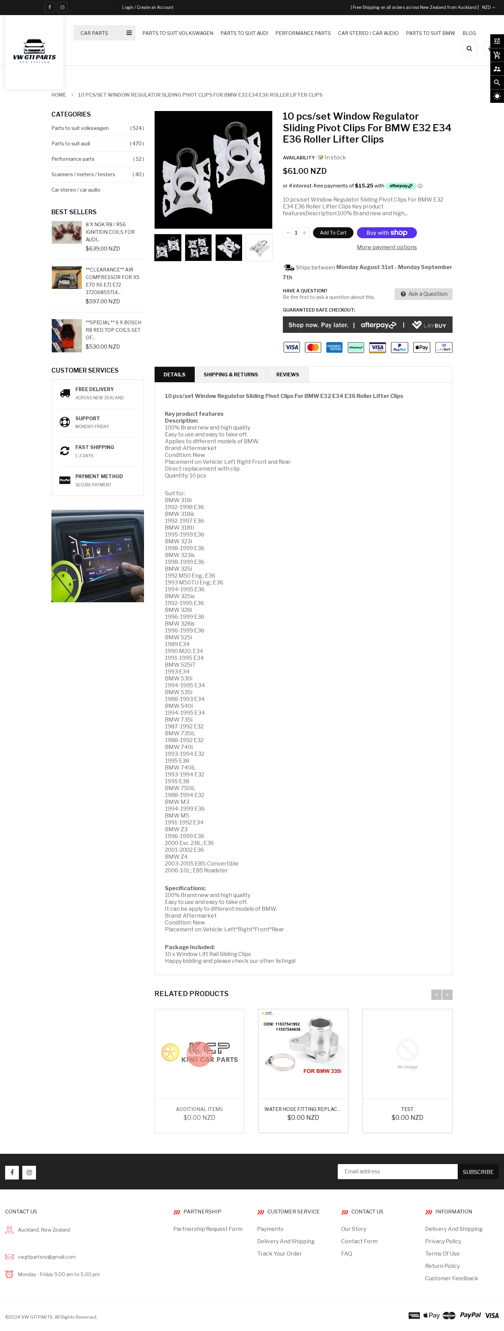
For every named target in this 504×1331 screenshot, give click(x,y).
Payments (270, 1229)
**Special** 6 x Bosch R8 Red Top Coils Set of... (113, 329)
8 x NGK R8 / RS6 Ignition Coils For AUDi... (110, 231)
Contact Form (359, 1241)
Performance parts (73, 159)
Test (407, 1109)
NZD (494, 7)
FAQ (346, 1253)
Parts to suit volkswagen (80, 128)
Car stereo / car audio (75, 190)
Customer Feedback (451, 1278)
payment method (99, 476)
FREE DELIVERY (94, 389)
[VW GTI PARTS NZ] (454, 1315)
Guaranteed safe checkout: (319, 310)
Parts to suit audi (70, 143)
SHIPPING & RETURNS (231, 374)
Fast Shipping (94, 447)
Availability (299, 157)
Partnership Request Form (207, 1229)
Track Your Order (279, 1253)
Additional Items (199, 1109)
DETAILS (174, 374)
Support (87, 418)
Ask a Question (427, 294)
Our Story (353, 1229)
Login (127, 7)
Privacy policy (443, 1241)
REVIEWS (287, 374)
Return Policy (442, 1266)
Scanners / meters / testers (83, 174)
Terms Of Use (442, 1253)
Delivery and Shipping (286, 1241)
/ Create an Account (153, 7)
